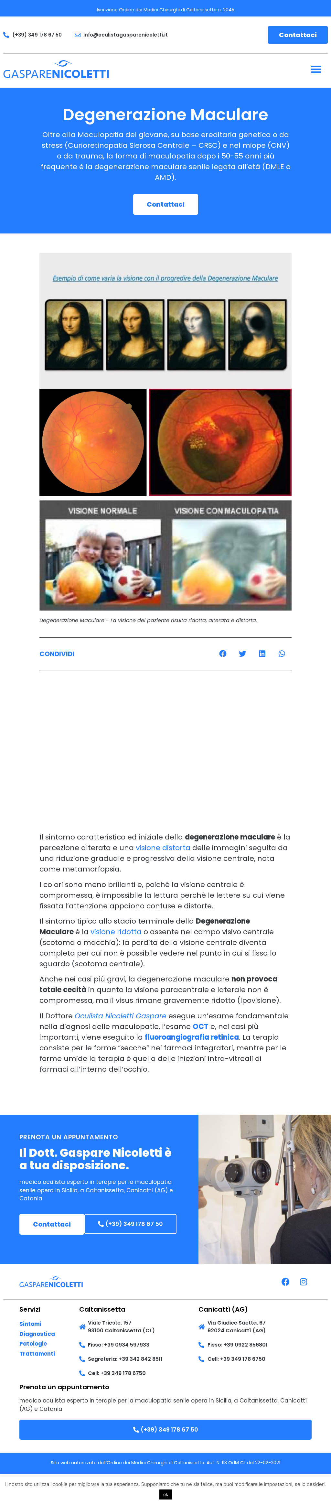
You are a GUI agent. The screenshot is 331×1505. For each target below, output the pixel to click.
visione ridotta (116, 932)
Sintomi (30, 1324)
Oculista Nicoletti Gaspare (120, 1016)
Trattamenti (37, 1354)
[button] (316, 69)
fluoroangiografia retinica (192, 1037)
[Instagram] (303, 1281)
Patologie (33, 1344)
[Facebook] (286, 1281)
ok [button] (165, 1494)
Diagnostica (37, 1334)
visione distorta (163, 848)
